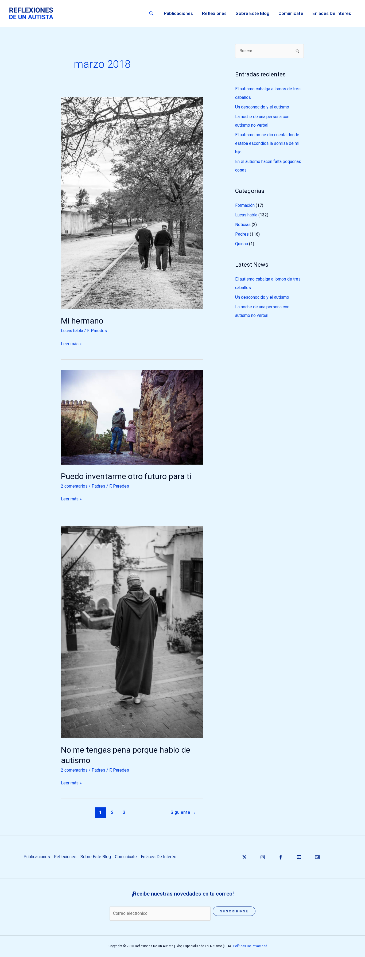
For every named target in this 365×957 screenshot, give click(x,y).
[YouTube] (299, 857)
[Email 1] (317, 857)
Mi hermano (82, 320)
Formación (245, 205)
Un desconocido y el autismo (262, 107)
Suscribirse (234, 911)
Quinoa (241, 243)
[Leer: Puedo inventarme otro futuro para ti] (132, 417)
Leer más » (71, 343)
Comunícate (290, 13)
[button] (151, 13)
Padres (98, 486)
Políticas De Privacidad (250, 946)
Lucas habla (72, 330)
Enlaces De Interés (331, 13)
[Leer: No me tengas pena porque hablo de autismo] (132, 631)
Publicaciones (178, 13)
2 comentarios (74, 486)
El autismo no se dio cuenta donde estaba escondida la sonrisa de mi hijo (267, 143)
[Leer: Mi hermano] (132, 202)
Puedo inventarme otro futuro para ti (126, 476)
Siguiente (183, 812)
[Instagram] (262, 857)
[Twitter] (244, 857)
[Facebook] (280, 857)
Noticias (243, 224)
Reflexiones (214, 13)
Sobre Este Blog (252, 13)
